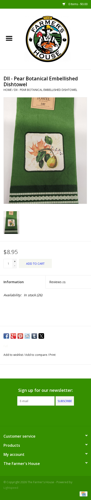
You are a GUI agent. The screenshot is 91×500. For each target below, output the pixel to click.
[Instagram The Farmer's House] (54, 415)
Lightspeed (11, 488)
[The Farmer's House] (54, 38)
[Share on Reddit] (27, 336)
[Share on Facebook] (6, 336)
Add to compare (36, 355)
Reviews (57, 282)
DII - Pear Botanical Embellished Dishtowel (45, 90)
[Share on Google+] (13, 336)
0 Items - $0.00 (78, 4)
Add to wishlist (14, 355)
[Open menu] (9, 38)
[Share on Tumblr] (34, 336)
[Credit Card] (83, 494)
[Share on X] (41, 336)
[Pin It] (20, 336)
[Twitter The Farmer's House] (45, 415)
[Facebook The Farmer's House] (37, 415)
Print (52, 355)
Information (14, 282)
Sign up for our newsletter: (45, 390)
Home (8, 90)
